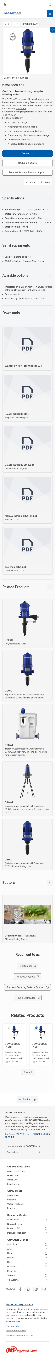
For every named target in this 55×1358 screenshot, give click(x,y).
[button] (27, 198)
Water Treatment (15, 1204)
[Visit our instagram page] (36, 1289)
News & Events (14, 1224)
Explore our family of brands (19, 1304)
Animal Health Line (16, 1171)
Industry (11, 1208)
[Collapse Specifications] (50, 198)
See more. (21, 108)
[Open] (50, 13)
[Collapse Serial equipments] (50, 245)
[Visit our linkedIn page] (28, 1289)
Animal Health (13, 1195)
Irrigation (11, 1199)
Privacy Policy (14, 1326)
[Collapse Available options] (50, 275)
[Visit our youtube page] (44, 1289)
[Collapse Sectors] (50, 883)
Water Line (12, 1179)
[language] (4, 4)
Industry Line (13, 1184)
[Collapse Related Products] (50, 587)
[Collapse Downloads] (50, 313)
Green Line (12, 1175)
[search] (50, 4)
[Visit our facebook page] (20, 1289)
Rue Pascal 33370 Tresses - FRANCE (22, 1134)
